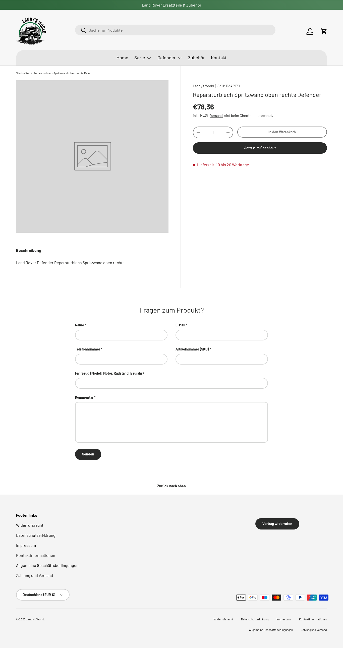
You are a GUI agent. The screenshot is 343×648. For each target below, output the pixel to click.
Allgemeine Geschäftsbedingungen (47, 565)
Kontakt (219, 57)
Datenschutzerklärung (35, 535)
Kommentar (84, 397)
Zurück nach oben (171, 486)
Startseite (22, 73)
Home (122, 57)
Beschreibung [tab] (28, 250)
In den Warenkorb (282, 132)
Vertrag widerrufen (277, 523)
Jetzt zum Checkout (260, 148)
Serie (139, 57)
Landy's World (203, 86)
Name (79, 325)
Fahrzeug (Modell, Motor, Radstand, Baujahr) (109, 373)
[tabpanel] (92, 263)
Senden (88, 454)
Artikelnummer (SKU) (192, 349)
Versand (216, 115)
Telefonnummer (87, 349)
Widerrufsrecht (29, 525)
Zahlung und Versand (34, 575)
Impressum (26, 545)
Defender (166, 57)
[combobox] (175, 30)
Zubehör (196, 57)
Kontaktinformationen (35, 555)
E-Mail (180, 325)
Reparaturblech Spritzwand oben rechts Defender (63, 73)
